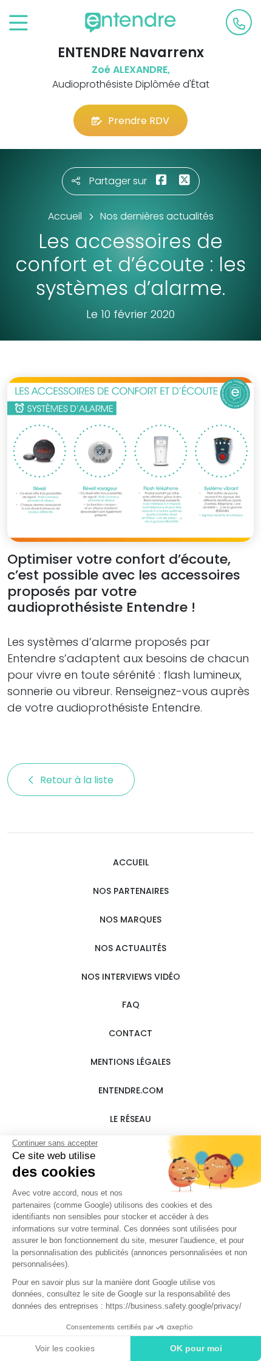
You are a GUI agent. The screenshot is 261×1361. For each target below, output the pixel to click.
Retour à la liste (78, 780)
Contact (130, 1033)
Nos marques (130, 920)
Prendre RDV (138, 121)
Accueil (131, 862)
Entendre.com (130, 1091)
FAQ (131, 1005)
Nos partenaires (131, 891)
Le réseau (130, 1119)
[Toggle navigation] (18, 23)
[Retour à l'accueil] (130, 22)
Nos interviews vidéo (130, 977)
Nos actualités (130, 948)
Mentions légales (130, 1062)
